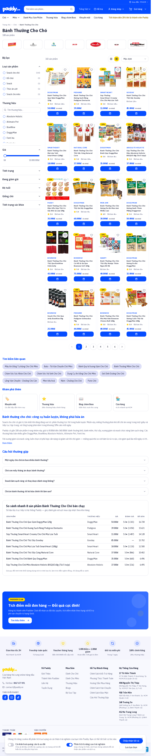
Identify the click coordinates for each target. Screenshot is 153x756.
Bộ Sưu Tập (71, 693)
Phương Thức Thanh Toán (101, 678)
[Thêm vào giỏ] (57, 113)
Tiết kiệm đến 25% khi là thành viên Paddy (128, 17)
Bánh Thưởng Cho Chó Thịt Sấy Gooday (24, 540)
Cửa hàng (98, 17)
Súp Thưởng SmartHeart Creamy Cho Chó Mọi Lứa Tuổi (32, 534)
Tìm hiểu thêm (18, 620)
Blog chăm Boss (68, 17)
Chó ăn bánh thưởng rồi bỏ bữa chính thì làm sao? (28, 491)
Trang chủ (6, 25)
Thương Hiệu (71, 683)
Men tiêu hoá (49, 381)
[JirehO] (74, 44)
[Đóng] (142, 738)
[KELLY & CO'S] (32, 44)
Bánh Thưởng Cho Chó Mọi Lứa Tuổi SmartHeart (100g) (32, 546)
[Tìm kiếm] (71, 9)
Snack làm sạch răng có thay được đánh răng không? (30, 481)
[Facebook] (5, 697)
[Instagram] (11, 697)
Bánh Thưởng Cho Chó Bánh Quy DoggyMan (26, 558)
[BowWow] (95, 44)
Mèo (15, 17)
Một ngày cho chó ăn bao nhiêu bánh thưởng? (26, 460)
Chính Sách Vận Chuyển (100, 688)
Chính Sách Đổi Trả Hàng (101, 673)
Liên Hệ (44, 683)
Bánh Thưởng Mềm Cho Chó (126, 366)
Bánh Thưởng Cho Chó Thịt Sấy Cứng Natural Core (29, 552)
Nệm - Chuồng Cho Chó (71, 381)
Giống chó (7, 196)
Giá (4, 149)
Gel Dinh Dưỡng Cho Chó (113, 373)
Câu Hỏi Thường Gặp (99, 697)
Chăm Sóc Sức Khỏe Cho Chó (18, 373)
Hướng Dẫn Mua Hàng (100, 683)
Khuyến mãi (84, 17)
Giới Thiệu (45, 673)
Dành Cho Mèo (72, 678)
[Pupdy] (53, 44)
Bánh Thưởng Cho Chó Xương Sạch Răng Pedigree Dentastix (34, 528)
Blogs (68, 688)
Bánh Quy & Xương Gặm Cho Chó (93, 366)
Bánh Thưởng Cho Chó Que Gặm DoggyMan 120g (29, 522)
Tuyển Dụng (46, 688)
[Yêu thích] (65, 69)
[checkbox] (4, 73)
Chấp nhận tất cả (131, 741)
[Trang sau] (122, 347)
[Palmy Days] (116, 44)
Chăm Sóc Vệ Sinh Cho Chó (49, 373)
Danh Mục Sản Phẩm (32, 17)
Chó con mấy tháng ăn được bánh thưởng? (25, 470)
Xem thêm (7, 443)
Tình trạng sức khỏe (13, 204)
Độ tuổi (6, 187)
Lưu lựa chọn (131, 747)
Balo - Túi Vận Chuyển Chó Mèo (58, 366)
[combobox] (134, 59)
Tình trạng (8, 170)
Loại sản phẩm (10, 66)
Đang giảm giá (10, 179)
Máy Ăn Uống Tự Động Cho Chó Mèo (21, 366)
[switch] (11, 745)
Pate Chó (92, 381)
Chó (4, 17)
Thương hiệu (52, 17)
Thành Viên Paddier (50, 678)
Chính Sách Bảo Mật (99, 693)
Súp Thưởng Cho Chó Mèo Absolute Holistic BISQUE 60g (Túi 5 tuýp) (38, 565)
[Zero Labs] (12, 44)
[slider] (5, 155)
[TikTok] (18, 697)
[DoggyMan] (137, 44)
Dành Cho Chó (72, 673)
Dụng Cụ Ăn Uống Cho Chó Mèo (81, 373)
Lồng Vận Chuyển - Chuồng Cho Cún (21, 381)
